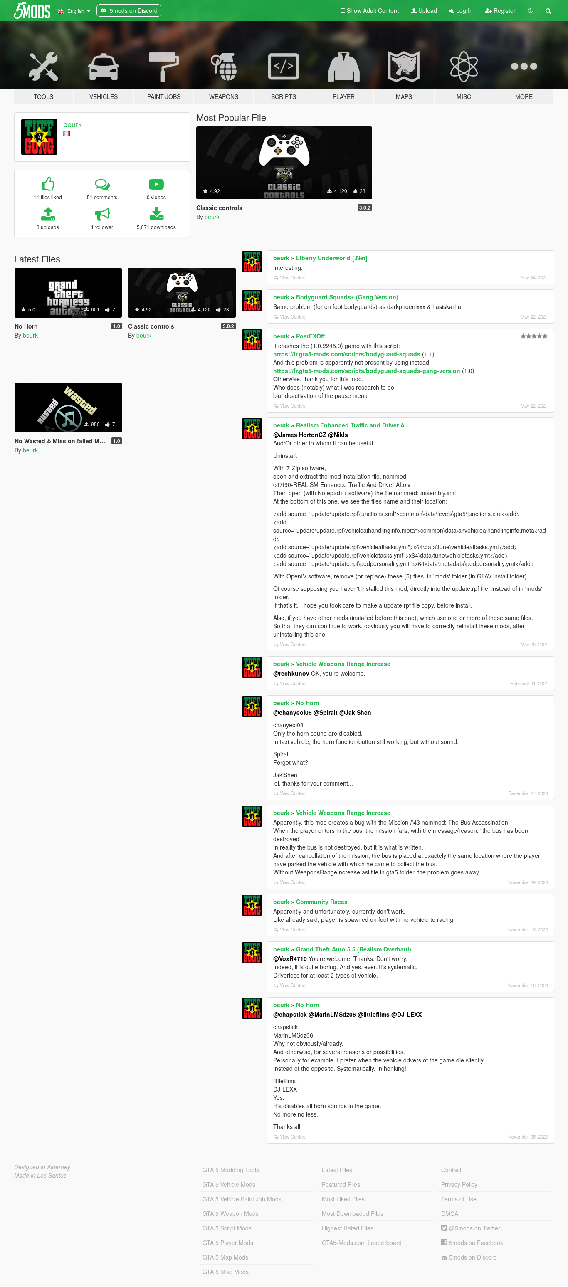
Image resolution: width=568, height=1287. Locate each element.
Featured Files (341, 1184)
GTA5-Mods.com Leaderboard (362, 1242)
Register (504, 10)
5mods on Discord (472, 1257)
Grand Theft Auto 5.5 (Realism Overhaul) (353, 949)
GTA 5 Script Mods (227, 1228)
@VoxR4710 (290, 958)
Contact (451, 1170)
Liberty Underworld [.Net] (332, 258)
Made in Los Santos (40, 1175)
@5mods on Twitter (473, 1228)
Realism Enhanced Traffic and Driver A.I (352, 425)
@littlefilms (374, 1014)
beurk (72, 124)
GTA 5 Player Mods (228, 1242)
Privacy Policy (459, 1184)
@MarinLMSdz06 (332, 1014)
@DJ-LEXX (406, 1014)
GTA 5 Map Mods (225, 1257)
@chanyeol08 (292, 712)
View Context (293, 277)
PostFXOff (310, 336)
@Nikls (338, 434)
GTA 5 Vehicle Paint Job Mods (242, 1199)
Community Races (322, 901)
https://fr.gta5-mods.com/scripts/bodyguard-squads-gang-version (366, 370)
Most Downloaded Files (352, 1213)
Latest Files (337, 1170)
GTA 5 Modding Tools (231, 1170)
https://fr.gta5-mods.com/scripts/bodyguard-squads (346, 354)
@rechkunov (291, 673)
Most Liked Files (343, 1199)
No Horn (307, 703)
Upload (427, 10)
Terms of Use (459, 1199)
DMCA (449, 1213)
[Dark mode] (530, 10)
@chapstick (290, 1014)
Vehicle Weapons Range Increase (343, 664)
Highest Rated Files (347, 1228)
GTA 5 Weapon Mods (231, 1213)
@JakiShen (355, 712)
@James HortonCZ (299, 434)
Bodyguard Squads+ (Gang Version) (347, 297)
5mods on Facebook (475, 1242)
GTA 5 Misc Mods (226, 1271)
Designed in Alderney (42, 1167)
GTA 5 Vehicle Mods (229, 1184)
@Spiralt (326, 712)
